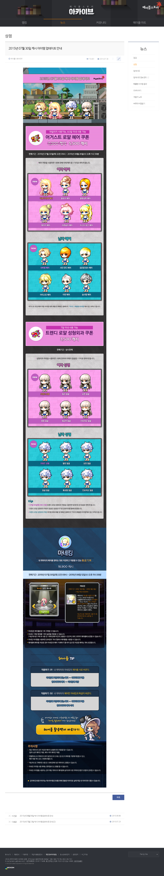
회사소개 (8, 855)
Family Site (144, 854)
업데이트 (136, 71)
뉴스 (62, 22)
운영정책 (75, 855)
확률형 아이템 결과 (140, 84)
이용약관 (25, 855)
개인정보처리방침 (51, 855)
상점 (135, 64)
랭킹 (24, 22)
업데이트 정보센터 (140, 77)
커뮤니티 (101, 22)
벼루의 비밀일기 (139, 104)
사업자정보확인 (78, 861)
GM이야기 (137, 90)
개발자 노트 (137, 97)
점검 (135, 58)
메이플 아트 (139, 22)
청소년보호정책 (64, 855)
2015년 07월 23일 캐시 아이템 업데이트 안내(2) (38, 822)
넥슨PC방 (85, 855)
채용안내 (16, 855)
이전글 (14, 816)
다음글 (14, 822)
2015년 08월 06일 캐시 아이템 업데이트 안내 (36, 816)
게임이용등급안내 (37, 855)
